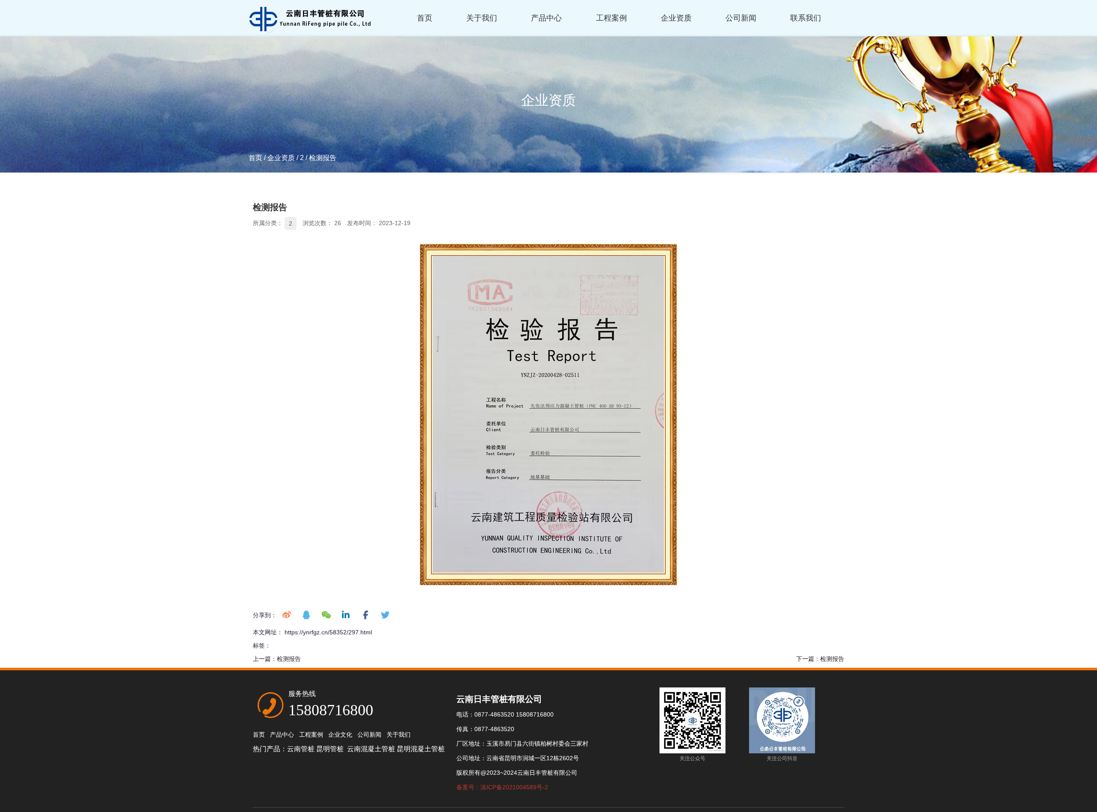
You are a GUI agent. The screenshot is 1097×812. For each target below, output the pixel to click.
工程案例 (611, 18)
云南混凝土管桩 (371, 749)
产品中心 (546, 18)
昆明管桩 (330, 749)
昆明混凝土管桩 (421, 749)
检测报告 (289, 658)
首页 (424, 18)
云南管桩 (301, 749)
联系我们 (805, 18)
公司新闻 (740, 18)
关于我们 (481, 18)
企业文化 (340, 734)
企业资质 (676, 18)
